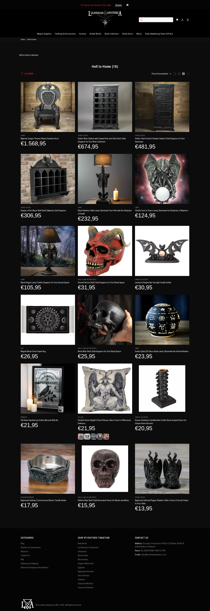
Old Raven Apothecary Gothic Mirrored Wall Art (39, 420)
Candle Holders (141, 280)
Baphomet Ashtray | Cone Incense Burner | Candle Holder (43, 500)
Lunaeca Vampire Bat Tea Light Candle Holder (153, 282)
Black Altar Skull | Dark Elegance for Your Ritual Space (99, 351)
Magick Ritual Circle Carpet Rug (33, 351)
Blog (22, 543)
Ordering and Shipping (29, 563)
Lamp (80, 208)
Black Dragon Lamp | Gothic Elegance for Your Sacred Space (45, 282)
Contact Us (25, 555)
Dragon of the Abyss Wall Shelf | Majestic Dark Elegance (43, 210)
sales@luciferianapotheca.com (153, 554)
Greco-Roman (83, 575)
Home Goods (83, 136)
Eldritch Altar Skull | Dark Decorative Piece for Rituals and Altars (103, 500)
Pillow (80, 417)
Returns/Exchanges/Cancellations (34, 567)
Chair (23, 136)
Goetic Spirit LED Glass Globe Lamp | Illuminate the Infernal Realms (162, 351)
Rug (22, 348)
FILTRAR (29, 74)
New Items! (82, 543)
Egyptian (81, 567)
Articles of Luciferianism (31, 547)
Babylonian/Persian (86, 571)
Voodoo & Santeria (85, 587)
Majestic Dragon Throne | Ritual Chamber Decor (40, 138)
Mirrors (24, 417)
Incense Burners (27, 497)
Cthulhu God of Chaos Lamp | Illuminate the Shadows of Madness (161, 210)
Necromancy (83, 559)
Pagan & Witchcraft (85, 563)
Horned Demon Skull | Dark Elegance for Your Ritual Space (101, 282)
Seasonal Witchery (85, 583)
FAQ (22, 559)
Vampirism (82, 551)
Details (118, 5)
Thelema (81, 579)
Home (23, 40)
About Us (24, 551)
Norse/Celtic (83, 555)
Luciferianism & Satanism (88, 547)
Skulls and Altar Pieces (87, 280)
